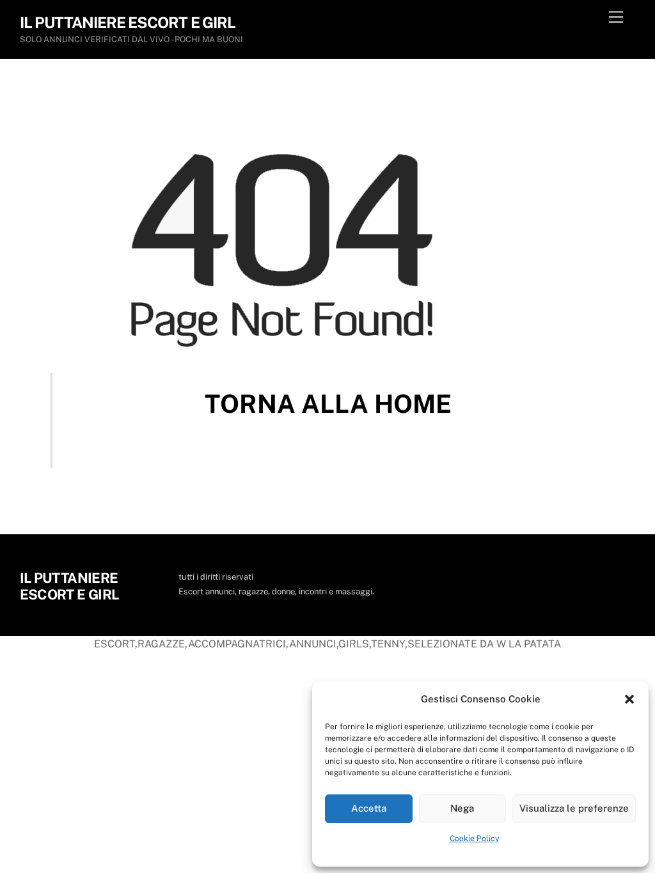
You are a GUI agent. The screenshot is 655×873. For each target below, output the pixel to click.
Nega (462, 808)
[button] (629, 699)
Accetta (368, 808)
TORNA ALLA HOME (328, 404)
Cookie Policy (474, 838)
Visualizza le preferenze (574, 808)
